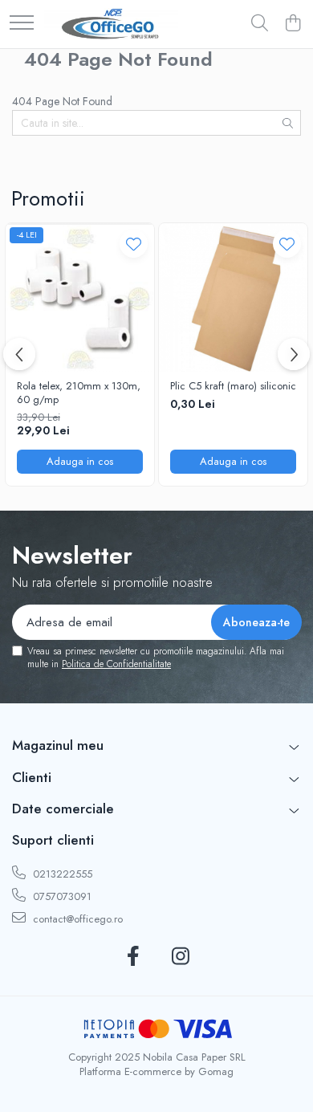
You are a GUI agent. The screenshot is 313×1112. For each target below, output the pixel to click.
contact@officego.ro (76, 919)
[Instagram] (180, 957)
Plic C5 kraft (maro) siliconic (233, 386)
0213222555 (61, 874)
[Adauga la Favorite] (134, 244)
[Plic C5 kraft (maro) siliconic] (233, 297)
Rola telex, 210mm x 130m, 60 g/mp (78, 393)
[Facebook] (133, 957)
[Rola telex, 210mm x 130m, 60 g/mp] (80, 297)
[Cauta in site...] (259, 24)
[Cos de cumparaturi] (292, 24)
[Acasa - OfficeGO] (111, 24)
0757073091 (60, 896)
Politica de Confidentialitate (116, 664)
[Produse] (21, 24)
